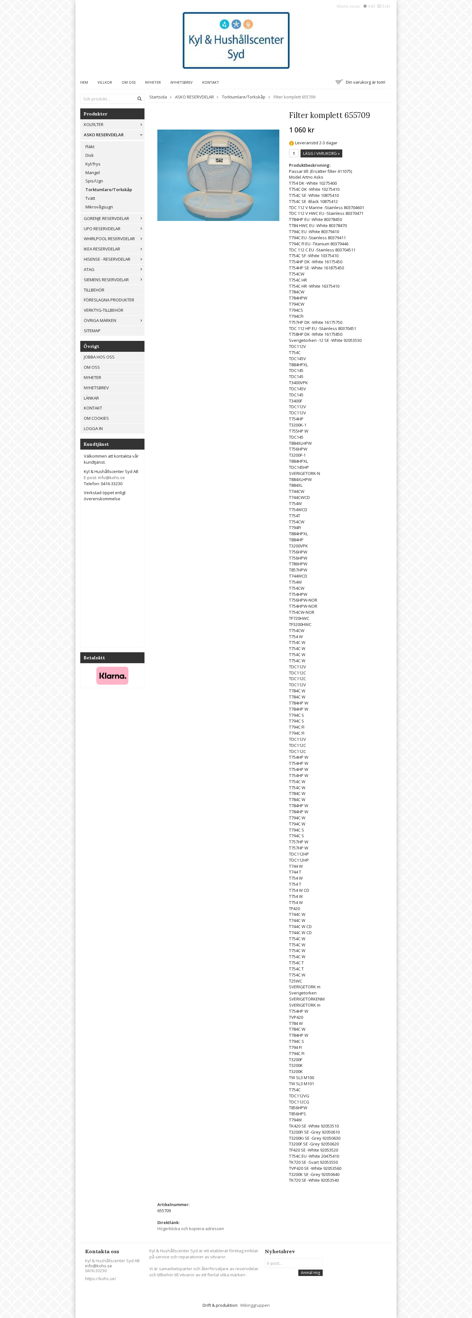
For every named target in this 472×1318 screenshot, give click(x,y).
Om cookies (96, 418)
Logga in (93, 428)
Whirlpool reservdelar (109, 238)
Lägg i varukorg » (321, 153)
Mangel (92, 172)
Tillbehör (94, 290)
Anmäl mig (310, 1272)
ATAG (89, 269)
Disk (89, 155)
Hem (84, 82)
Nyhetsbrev (181, 82)
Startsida (158, 97)
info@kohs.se (98, 1266)
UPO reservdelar (102, 229)
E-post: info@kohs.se (104, 477)
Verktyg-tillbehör (103, 310)
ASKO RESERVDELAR (104, 135)
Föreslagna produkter (109, 300)
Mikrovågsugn (99, 207)
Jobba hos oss (99, 357)
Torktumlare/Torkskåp (108, 189)
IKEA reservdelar (102, 249)
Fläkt (89, 146)
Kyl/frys (93, 164)
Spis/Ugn (94, 181)
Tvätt (90, 198)
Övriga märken (100, 320)
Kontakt (210, 82)
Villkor (105, 82)
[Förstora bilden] (218, 175)
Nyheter (153, 82)
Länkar (91, 398)
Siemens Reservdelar (106, 280)
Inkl (371, 6)
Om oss (128, 82)
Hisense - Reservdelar (107, 259)
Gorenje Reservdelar (106, 218)
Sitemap (92, 331)
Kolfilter (93, 124)
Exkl (386, 6)
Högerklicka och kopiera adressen (190, 1228)
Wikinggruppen (255, 1305)
